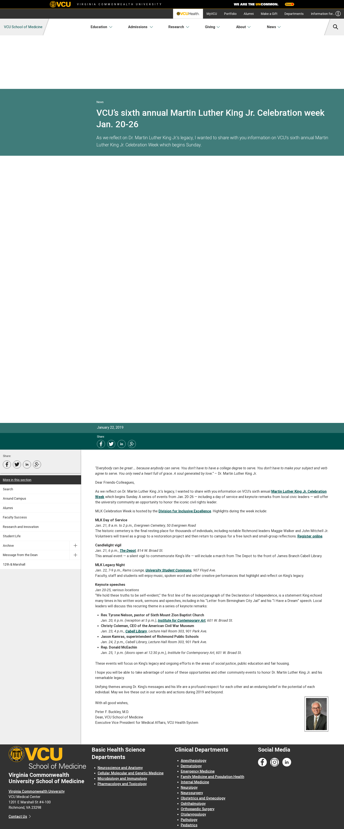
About (241, 27)
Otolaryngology (193, 814)
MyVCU (212, 14)
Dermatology (191, 766)
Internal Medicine (195, 782)
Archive (8, 545)
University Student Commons (168, 570)
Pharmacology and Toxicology (122, 784)
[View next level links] (75, 545)
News (271, 27)
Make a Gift (269, 14)
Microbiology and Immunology (122, 778)
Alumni (249, 14)
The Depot (128, 550)
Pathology (189, 820)
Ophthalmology (193, 803)
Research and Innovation (21, 527)
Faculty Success (15, 517)
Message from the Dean (20, 555)
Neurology (189, 787)
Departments (294, 14)
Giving (210, 27)
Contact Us (18, 816)
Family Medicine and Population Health (212, 777)
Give (288, 4)
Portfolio (230, 14)
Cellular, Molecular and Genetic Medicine (131, 773)
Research (176, 27)
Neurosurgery (192, 793)
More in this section (17, 480)
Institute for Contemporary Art (182, 620)
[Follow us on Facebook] (262, 762)
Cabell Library (136, 631)
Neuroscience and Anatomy (120, 768)
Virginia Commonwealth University (120, 4)
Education (99, 27)
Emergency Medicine (198, 771)
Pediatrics (189, 825)
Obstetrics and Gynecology (203, 798)
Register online (309, 536)
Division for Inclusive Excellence (185, 511)
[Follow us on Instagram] (274, 762)
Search (8, 489)
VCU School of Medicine (23, 27)
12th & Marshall (14, 564)
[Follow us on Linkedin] (286, 762)
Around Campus (14, 498)
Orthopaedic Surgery (197, 809)
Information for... (323, 14)
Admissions (137, 27)
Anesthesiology (193, 760)
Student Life (12, 536)
